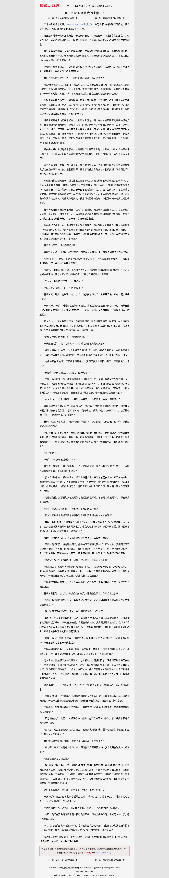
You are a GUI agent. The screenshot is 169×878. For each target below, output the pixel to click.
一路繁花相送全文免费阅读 (93, 849)
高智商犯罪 (63, 875)
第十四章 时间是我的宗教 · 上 (101, 6)
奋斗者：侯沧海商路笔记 (98, 875)
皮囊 (56, 875)
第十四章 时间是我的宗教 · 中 (112, 18)
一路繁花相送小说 (49, 849)
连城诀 (111, 875)
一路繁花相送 (79, 6)
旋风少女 (72, 875)
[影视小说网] (49, 5)
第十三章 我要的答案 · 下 (67, 18)
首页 (67, 6)
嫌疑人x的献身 (82, 875)
